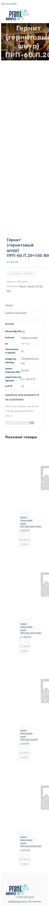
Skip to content (9, 3)
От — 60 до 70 (28, 378)
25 (22, 351)
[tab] (24, 305)
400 (23, 331)
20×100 (25, 370)
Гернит (22, 286)
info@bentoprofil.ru (18, 901)
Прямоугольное (29, 337)
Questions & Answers (16, 312)
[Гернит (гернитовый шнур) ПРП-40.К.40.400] (24, 691)
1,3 (22, 386)
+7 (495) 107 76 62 (24, 896)
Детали (9, 305)
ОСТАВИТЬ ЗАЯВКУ (22, 273)
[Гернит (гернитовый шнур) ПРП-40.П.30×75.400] (24, 585)
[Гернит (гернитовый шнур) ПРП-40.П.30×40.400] (24, 798)
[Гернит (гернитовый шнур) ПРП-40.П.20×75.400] (24, 478)
